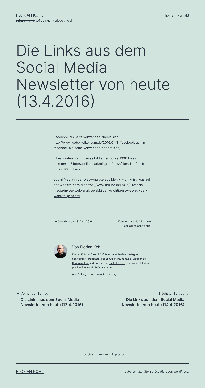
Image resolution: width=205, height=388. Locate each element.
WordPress (181, 371)
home (169, 15)
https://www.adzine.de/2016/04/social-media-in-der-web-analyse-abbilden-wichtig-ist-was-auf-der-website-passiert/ (100, 190)
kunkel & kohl (117, 263)
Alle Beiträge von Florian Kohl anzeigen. (96, 274)
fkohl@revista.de (101, 267)
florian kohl (30, 15)
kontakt (183, 15)
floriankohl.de (80, 263)
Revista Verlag (126, 254)
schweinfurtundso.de (118, 258)
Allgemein (145, 221)
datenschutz (133, 371)
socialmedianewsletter (137, 225)
